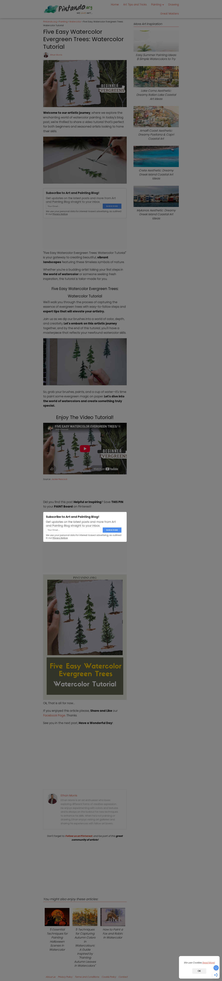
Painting (156, 4)
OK (199, 971)
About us (50, 976)
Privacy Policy (65, 976)
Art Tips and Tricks (135, 4)
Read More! (208, 962)
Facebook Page (54, 715)
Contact (122, 976)
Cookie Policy (108, 976)
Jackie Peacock (59, 479)
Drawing (173, 4)
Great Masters (169, 13)
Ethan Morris (56, 54)
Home (115, 4)
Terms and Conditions (87, 976)
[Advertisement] (85, 867)
